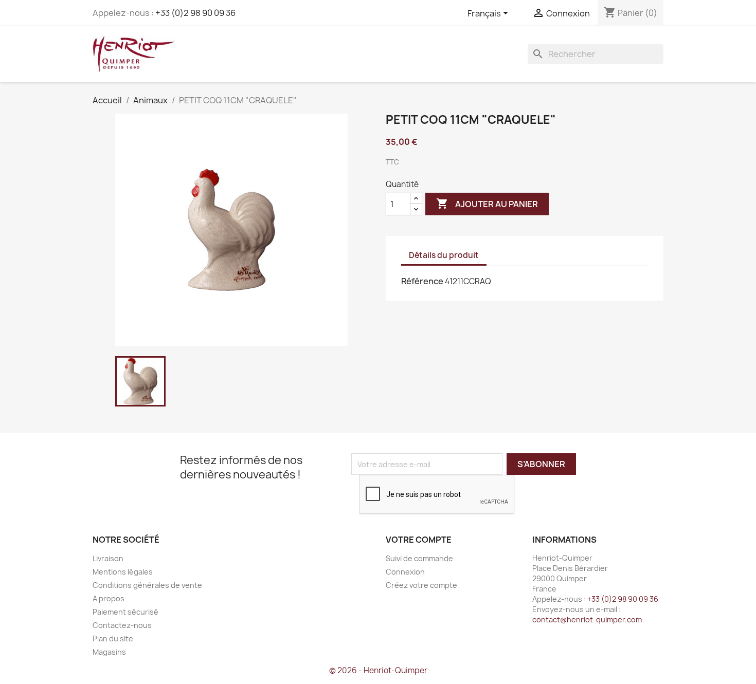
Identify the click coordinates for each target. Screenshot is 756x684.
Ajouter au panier (487, 203)
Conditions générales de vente (147, 585)
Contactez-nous (122, 625)
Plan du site (113, 638)
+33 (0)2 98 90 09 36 (195, 13)
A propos (108, 598)
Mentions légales (123, 572)
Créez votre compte (421, 585)
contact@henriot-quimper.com (587, 619)
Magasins (109, 652)
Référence (422, 281)
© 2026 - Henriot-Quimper (378, 670)
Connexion (405, 572)
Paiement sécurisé (125, 612)
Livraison (108, 558)
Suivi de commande (419, 558)
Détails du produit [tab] (444, 255)
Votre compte (419, 539)
